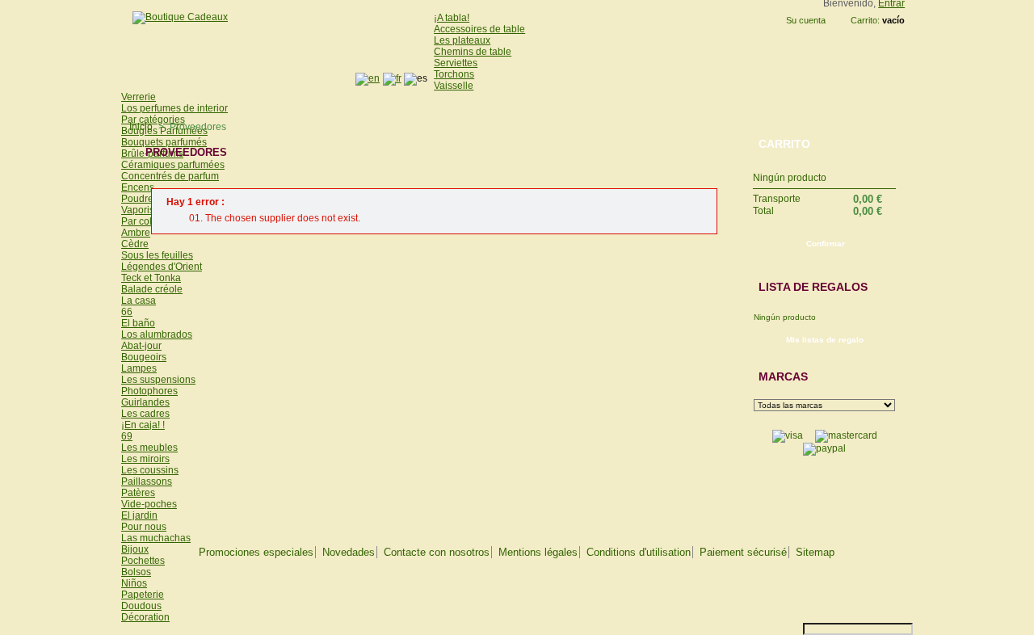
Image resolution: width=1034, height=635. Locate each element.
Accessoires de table (479, 29)
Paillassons (146, 481)
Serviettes (455, 63)
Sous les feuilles (157, 255)
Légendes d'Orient (161, 266)
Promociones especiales (256, 552)
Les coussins (150, 470)
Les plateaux (462, 40)
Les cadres (145, 413)
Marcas (783, 376)
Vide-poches (149, 504)
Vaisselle (453, 85)
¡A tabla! (451, 17)
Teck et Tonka (151, 278)
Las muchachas (156, 538)
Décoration (145, 617)
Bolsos (136, 572)
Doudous (141, 606)
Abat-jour (141, 345)
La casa (138, 300)
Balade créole (152, 289)
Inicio (141, 126)
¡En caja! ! (143, 425)
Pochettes (143, 560)
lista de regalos (813, 286)
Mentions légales (538, 552)
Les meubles (149, 447)
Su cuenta (806, 20)
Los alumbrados (156, 334)
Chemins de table (472, 51)
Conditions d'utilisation (638, 552)
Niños (134, 583)
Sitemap (815, 552)
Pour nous (143, 526)
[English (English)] (367, 78)
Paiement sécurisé (743, 552)
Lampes (139, 368)
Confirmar (825, 243)
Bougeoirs (143, 357)
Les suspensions (158, 379)
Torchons (454, 74)
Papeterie (142, 594)
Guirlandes (145, 402)
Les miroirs (145, 459)
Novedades (348, 552)
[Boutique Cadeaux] (174, 17)
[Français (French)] (392, 78)
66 (126, 312)
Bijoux (135, 549)
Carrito (784, 143)
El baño (138, 323)
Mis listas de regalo (825, 339)
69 (126, 436)
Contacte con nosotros (437, 552)
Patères (138, 492)
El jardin (139, 515)
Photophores (149, 391)
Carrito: (865, 20)
